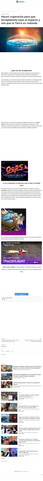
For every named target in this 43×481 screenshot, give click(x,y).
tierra (12, 351)
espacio (2, 351)
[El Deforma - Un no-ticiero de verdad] (21, 2)
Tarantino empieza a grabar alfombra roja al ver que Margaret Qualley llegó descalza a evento (29, 430)
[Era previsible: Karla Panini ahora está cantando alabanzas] (9, 452)
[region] (21, 6)
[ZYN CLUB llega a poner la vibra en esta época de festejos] (6, 384)
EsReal (20, 392)
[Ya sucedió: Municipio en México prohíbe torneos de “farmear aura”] (9, 396)
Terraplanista (7, 351)
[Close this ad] (42, 474)
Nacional (20, 403)
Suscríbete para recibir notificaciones (22, 294)
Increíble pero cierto (10, 11)
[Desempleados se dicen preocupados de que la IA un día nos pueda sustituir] (9, 407)
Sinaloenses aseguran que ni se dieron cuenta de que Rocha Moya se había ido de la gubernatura (29, 441)
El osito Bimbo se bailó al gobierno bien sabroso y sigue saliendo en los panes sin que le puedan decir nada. (21, 269)
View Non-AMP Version (25, 471)
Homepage (3, 11)
